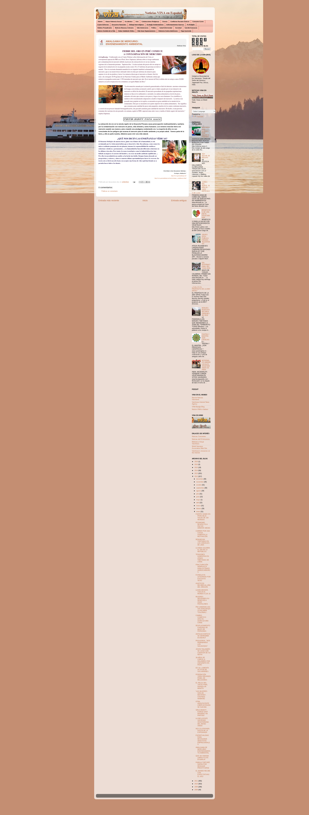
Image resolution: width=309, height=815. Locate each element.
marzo (198, 506)
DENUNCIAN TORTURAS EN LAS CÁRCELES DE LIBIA (202, 542)
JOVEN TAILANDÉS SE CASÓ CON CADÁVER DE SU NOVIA (203, 651)
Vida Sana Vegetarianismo (146, 31)
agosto (198, 491)
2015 (196, 467)
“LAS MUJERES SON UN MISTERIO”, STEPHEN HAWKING (201, 694)
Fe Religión (191, 25)
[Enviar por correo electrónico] (140, 182)
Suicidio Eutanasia (191, 28)
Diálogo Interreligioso (136, 25)
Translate (200, 117)
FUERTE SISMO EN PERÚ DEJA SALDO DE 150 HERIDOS (203, 516)
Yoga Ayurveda (186, 31)
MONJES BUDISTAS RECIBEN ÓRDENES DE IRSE (206, 311)
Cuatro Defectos (103, 25)
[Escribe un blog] (142, 182)
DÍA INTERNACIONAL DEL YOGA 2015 (206, 265)
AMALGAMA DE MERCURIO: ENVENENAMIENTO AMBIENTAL (124, 42)
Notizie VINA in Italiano (200, 409)
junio (198, 497)
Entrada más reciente (108, 200)
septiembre (200, 488)
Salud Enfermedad (165, 28)
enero (198, 511)
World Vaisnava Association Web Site (199, 447)
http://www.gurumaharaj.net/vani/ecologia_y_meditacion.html (170, 178)
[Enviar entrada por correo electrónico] (134, 182)
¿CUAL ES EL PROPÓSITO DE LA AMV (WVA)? (201, 289)
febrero (199, 508)
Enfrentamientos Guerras (175, 25)
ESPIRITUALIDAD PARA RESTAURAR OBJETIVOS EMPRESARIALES (203, 740)
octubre (199, 485)
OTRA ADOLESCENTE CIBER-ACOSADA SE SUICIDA (203, 704)
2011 (196, 781)
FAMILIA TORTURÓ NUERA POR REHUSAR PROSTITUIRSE (203, 765)
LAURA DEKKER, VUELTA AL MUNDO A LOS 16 (203, 592)
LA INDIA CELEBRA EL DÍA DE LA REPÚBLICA (203, 549)
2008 (196, 790)
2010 (196, 784)
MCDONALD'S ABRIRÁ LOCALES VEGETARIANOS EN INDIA (206, 365)
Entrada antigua (178, 200)
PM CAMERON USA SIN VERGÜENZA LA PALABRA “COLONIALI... (203, 609)
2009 (196, 787)
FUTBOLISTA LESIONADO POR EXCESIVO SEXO (203, 577)
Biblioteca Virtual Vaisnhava (198, 443)
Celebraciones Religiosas (150, 21)
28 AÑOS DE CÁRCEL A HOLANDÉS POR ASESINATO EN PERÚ (203, 661)
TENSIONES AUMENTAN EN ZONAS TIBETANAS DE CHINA (202, 558)
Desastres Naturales (119, 25)
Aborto (100, 21)
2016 (196, 464)
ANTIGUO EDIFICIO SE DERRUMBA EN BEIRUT (203, 636)
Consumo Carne (198, 21)
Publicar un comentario (110, 191)
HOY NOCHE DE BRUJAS (206, 155)
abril (198, 503)
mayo (198, 500)
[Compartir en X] (144, 182)
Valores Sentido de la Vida (106, 31)
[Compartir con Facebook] (147, 182)
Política (153, 28)
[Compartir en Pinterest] (149, 182)
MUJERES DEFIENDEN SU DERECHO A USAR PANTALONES (202, 600)
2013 (196, 473)
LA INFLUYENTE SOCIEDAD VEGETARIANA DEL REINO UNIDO (202, 722)
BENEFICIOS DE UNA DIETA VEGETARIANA (206, 213)
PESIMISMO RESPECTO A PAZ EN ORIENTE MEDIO (203, 525)
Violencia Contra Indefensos (168, 31)
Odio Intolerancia (142, 28)
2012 (196, 476)
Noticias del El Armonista (201, 439)
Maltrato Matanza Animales (124, 28)
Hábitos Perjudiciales (104, 28)
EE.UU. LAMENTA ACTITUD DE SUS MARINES (202, 669)
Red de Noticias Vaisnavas (197, 398)
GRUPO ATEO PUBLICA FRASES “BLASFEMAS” (206, 239)
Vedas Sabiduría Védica (126, 31)
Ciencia (164, 21)
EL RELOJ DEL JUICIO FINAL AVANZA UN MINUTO (202, 685)
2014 (196, 470)
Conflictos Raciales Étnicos (179, 21)
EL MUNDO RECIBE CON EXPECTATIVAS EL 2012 (203, 773)
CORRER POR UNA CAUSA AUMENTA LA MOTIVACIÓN (203, 533)
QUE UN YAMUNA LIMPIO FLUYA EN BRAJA (202, 757)
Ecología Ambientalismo (155, 25)
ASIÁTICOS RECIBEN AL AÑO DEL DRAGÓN (203, 585)
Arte (137, 21)
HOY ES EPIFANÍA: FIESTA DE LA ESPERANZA (203, 730)
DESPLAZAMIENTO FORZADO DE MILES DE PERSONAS (203, 628)
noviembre (200, 482)
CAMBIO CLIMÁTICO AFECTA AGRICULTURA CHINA (202, 619)
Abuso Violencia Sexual (113, 21)
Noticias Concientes (199, 436)
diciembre (200, 479)
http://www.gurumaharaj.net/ (178, 176)
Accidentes (129, 21)
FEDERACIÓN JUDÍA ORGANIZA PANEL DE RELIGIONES (203, 677)
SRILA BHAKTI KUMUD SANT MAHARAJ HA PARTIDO (202, 712)
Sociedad (178, 28)
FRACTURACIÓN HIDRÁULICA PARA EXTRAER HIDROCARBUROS (203, 568)
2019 (196, 461)
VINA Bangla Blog (198, 407)
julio (198, 494)
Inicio (145, 200)
